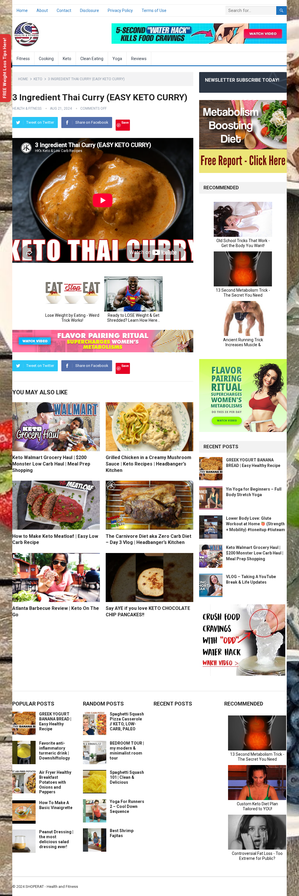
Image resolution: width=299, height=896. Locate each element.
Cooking (46, 58)
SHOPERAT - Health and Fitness (51, 886)
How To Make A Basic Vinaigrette (55, 805)
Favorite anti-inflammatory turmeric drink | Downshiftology (54, 750)
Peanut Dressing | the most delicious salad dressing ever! (56, 839)
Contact (64, 10)
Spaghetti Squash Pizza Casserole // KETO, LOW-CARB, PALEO (127, 721)
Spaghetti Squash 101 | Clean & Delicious (127, 777)
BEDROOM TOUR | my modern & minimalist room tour (127, 750)
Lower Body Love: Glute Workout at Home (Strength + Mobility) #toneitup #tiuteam (255, 524)
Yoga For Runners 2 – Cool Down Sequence (127, 806)
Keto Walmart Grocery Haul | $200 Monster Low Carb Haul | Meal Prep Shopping (51, 464)
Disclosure (89, 10)
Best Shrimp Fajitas (121, 833)
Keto (67, 58)
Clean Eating (91, 58)
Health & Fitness (26, 108)
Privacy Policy (120, 10)
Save (125, 122)
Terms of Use (154, 10)
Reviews (139, 58)
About (42, 10)
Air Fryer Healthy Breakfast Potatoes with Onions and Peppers (55, 782)
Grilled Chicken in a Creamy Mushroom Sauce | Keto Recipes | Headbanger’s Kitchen (148, 464)
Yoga (117, 58)
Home (22, 10)
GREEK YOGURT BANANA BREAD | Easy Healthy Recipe (55, 721)
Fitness (23, 58)
